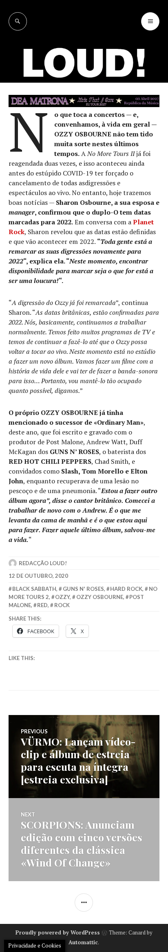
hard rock (126, 589)
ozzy (62, 597)
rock (62, 605)
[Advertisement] (84, 118)
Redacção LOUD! (43, 563)
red (42, 605)
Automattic (83, 942)
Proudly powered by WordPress (57, 932)
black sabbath (34, 589)
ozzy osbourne (99, 597)
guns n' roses (83, 589)
